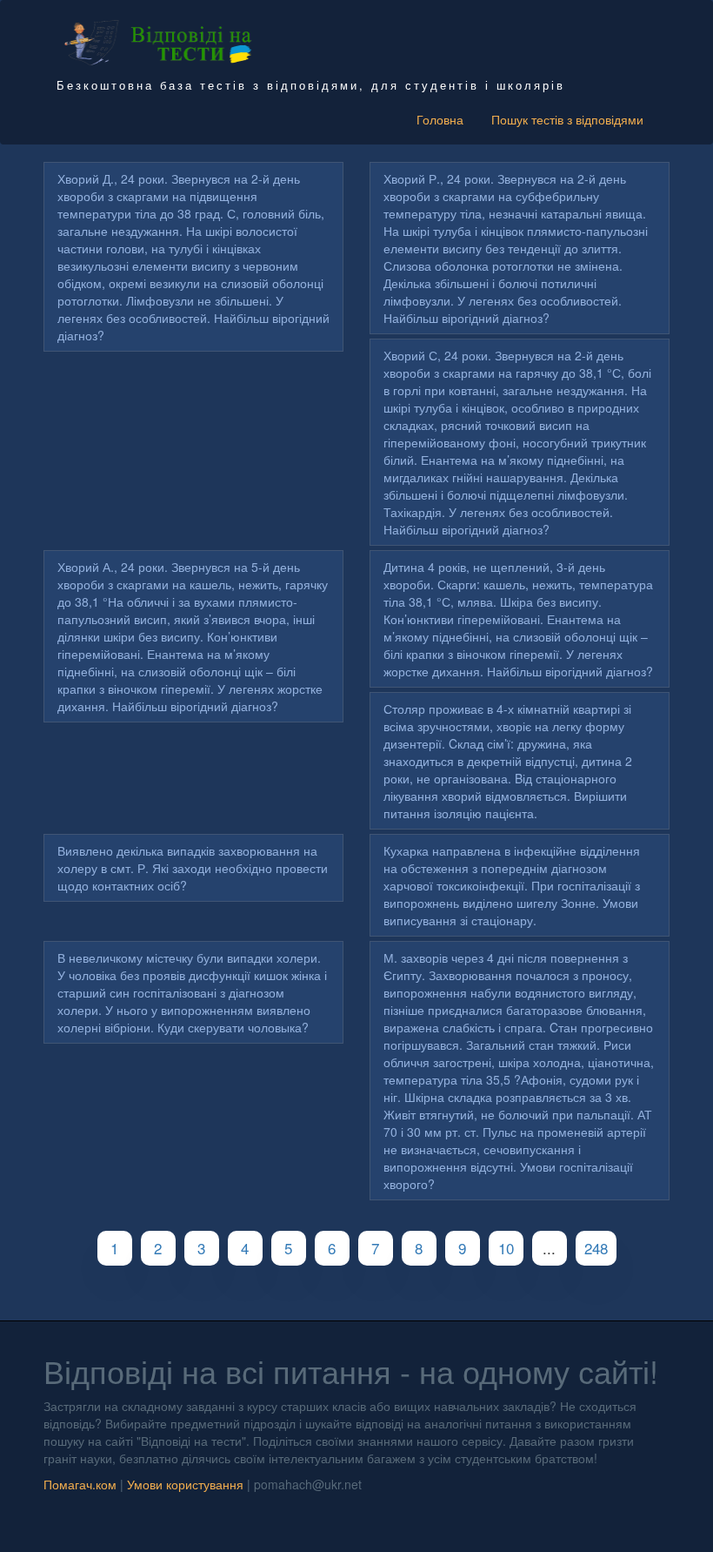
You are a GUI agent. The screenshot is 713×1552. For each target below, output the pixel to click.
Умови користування (185, 1484)
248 (596, 1248)
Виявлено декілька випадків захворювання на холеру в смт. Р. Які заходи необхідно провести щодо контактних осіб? (192, 868)
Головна (439, 119)
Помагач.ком (80, 1484)
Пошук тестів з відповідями (567, 119)
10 (506, 1248)
